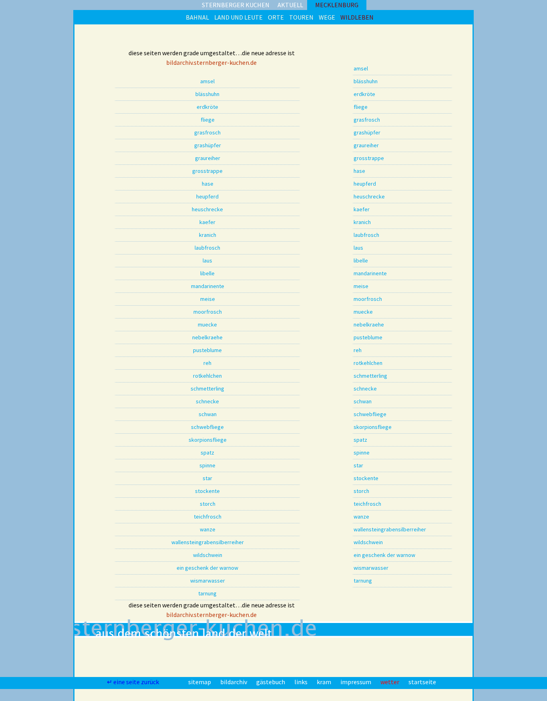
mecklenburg (336, 5)
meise (207, 298)
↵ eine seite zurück (133, 682)
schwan (208, 414)
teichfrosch (207, 516)
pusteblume (207, 350)
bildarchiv (234, 682)
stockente (207, 491)
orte (276, 17)
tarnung (207, 593)
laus (207, 260)
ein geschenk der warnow (207, 567)
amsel (207, 81)
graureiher (207, 158)
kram (324, 682)
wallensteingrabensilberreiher (207, 542)
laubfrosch (207, 247)
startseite (422, 682)
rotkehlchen (207, 375)
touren (301, 17)
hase (207, 183)
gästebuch (271, 682)
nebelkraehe (207, 337)
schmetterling (207, 388)
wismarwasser (207, 580)
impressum (356, 682)
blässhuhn (207, 94)
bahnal (197, 17)
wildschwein (207, 555)
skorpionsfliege (208, 439)
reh (207, 363)
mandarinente (207, 286)
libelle (207, 273)
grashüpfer (207, 145)
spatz (207, 452)
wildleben (357, 17)
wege (327, 17)
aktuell (290, 5)
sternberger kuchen (235, 5)
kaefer (207, 222)
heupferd (207, 196)
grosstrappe (207, 170)
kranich (207, 234)
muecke (207, 324)
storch (207, 503)
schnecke (207, 401)
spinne (207, 465)
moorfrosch (207, 311)
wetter (390, 682)
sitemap (200, 682)
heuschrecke (207, 209)
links (301, 682)
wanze (207, 529)
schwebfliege (207, 427)
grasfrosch (207, 132)
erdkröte (207, 106)
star (207, 478)
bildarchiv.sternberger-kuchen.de (211, 62)
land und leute (238, 17)
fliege (208, 119)
